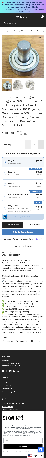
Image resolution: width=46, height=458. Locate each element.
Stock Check (7, 389)
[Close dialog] (41, 414)
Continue (23, 446)
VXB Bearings (22, 17)
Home (4, 31)
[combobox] (23, 23)
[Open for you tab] (41, 449)
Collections (13, 31)
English (36, 456)
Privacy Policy (7, 406)
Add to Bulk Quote (23, 232)
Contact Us (6, 385)
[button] (41, 17)
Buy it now (34, 224)
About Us (5, 382)
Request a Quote (9, 392)
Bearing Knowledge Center (13, 403)
